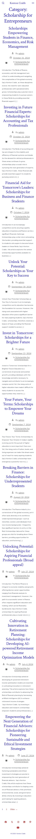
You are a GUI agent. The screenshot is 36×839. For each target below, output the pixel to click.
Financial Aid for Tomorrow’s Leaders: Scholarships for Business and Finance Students (18, 192)
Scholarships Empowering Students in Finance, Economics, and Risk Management (18, 37)
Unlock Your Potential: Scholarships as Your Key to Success (18, 268)
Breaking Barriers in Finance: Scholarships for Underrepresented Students (18, 476)
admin (21, 53)
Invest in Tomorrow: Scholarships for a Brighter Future (18, 337)
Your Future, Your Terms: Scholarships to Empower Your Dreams (18, 406)
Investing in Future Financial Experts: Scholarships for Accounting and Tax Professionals (18, 116)
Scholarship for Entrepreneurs (22, 62)
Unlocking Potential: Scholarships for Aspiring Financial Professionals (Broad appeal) (18, 555)
